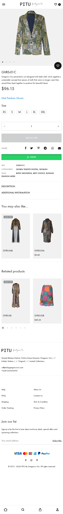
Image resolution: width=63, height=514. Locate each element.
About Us (37, 389)
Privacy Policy (39, 408)
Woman (43, 169)
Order (33, 157)
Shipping (4, 402)
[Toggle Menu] (3, 4)
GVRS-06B (8, 250)
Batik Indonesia (24, 173)
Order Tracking (7, 408)
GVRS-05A (39, 250)
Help (3, 389)
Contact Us (38, 395)
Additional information (15, 192)
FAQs (3, 395)
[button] (4, 112)
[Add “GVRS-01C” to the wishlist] (58, 65)
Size (3, 105)
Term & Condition (41, 402)
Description (8, 186)
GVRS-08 (7, 315)
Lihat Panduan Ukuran (12, 98)
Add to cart (31, 138)
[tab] (31, 186)
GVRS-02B (39, 315)
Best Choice (39, 173)
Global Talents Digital (27, 169)
